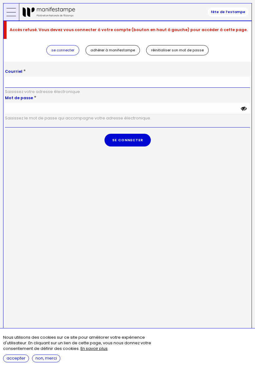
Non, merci (46, 358)
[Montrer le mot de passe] (244, 108)
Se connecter (62, 50)
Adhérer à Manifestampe (112, 50)
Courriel (13, 71)
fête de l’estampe (228, 11)
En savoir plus (94, 349)
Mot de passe (19, 97)
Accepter (16, 358)
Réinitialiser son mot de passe (177, 50)
